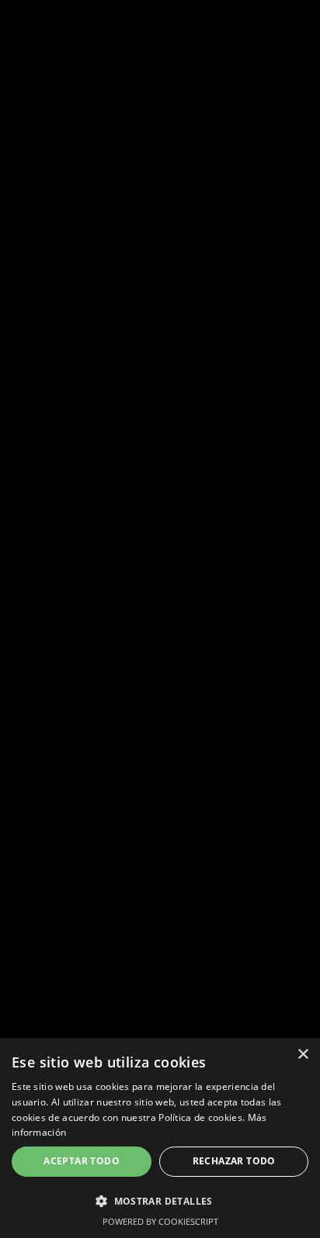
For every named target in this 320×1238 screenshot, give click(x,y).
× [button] (302, 1054)
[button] (160, 1201)
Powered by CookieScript (160, 1221)
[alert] (160, 1138)
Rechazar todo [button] (234, 1160)
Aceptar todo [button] (81, 1160)
